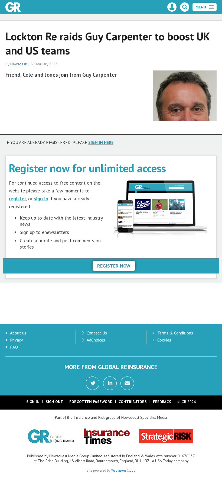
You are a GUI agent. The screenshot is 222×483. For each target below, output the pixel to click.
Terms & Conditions (175, 333)
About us (18, 333)
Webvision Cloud (123, 470)
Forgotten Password (90, 401)
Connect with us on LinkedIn (110, 383)
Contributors (133, 401)
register (17, 198)
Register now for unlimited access (87, 168)
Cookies (164, 340)
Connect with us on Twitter (93, 383)
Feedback (162, 401)
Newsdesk (18, 64)
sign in (41, 198)
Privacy (16, 340)
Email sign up (127, 383)
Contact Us (97, 333)
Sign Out (54, 401)
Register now (113, 266)
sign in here (100, 142)
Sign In (33, 401)
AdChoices (96, 340)
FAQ (14, 347)
